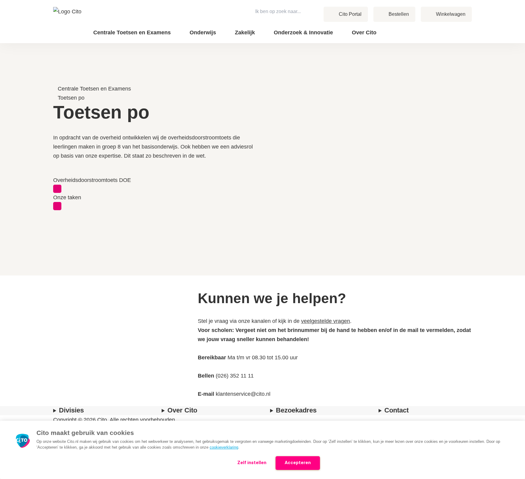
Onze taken (67, 197)
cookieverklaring (224, 447)
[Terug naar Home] (68, 21)
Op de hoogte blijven (419, 36)
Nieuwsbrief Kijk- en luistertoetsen (418, 32)
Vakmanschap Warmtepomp (425, 36)
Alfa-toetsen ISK (393, 28)
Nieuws (441, 28)
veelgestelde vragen (325, 321)
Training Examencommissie (426, 28)
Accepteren (298, 462)
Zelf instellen (251, 462)
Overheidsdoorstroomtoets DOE (92, 180)
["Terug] (56, 80)
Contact (441, 28)
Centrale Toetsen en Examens (94, 89)
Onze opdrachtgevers (404, 28)
